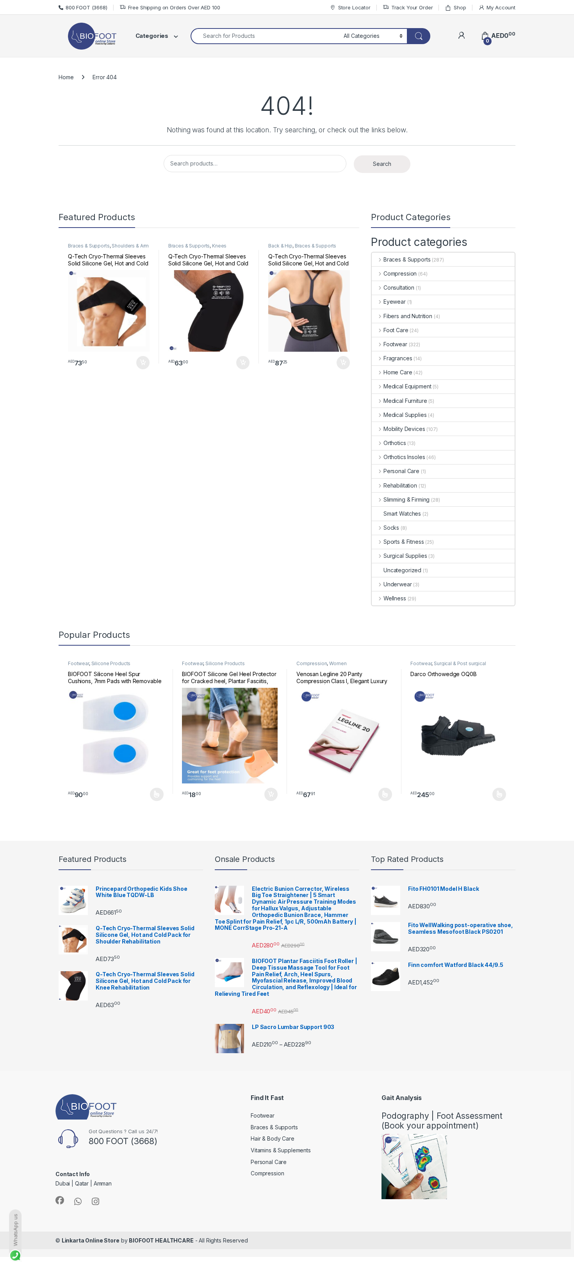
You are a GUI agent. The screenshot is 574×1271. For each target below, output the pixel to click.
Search (382, 163)
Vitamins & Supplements (281, 1150)
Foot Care (395, 330)
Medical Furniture (405, 400)
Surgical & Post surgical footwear (448, 665)
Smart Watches (402, 513)
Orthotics (394, 443)
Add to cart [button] (143, 362)
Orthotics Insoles (404, 457)
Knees (219, 246)
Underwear (397, 584)
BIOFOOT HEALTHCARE (161, 1240)
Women (337, 663)
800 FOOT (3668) (86, 7)
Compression (400, 273)
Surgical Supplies (405, 555)
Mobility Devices (404, 428)
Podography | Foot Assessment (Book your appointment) (442, 1120)
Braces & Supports (89, 246)
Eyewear (394, 301)
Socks (391, 527)
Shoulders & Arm (130, 246)
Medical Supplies (405, 414)
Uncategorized (402, 570)
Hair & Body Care (272, 1138)
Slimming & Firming (406, 499)
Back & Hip (280, 246)
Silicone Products (111, 663)
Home (66, 77)
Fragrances (397, 358)
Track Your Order (412, 7)
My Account (501, 7)
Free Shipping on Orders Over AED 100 (174, 7)
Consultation (398, 287)
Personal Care (401, 471)
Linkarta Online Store (90, 1240)
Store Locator (354, 7)
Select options (154, 794)
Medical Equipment (407, 386)
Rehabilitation (400, 485)
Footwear (395, 344)
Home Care (397, 372)
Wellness (394, 598)
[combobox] (265, 36)
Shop (460, 7)
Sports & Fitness (403, 541)
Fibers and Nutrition (407, 316)
